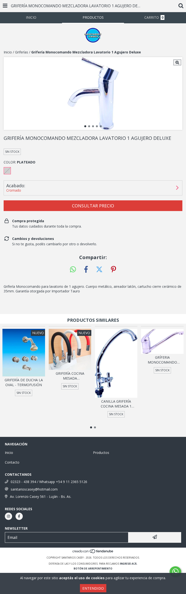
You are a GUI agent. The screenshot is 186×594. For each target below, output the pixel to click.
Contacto (12, 462)
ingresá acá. (128, 563)
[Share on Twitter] (99, 269)
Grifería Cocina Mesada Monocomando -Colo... (70, 376)
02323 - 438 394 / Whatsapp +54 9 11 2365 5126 (49, 481)
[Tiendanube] (93, 552)
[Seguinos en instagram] (8, 516)
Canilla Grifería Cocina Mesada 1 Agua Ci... (116, 404)
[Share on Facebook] (86, 269)
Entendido (93, 588)
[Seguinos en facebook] (19, 516)
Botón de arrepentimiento (93, 568)
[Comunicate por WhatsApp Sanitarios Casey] (175, 571)
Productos (101, 452)
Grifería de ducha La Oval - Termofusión (24, 382)
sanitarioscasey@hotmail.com (34, 489)
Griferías (21, 52)
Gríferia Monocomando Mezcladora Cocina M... (162, 360)
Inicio (8, 52)
